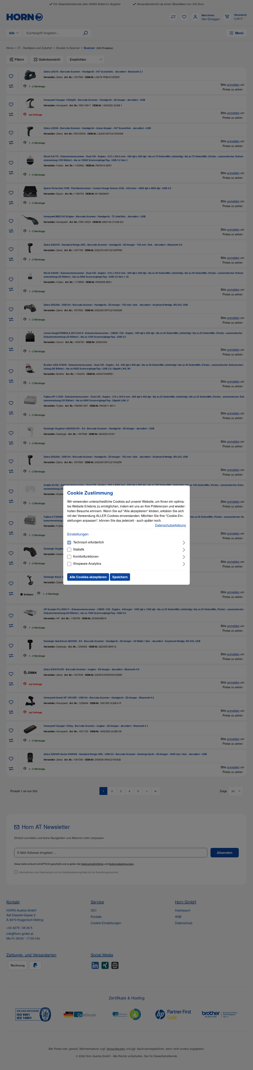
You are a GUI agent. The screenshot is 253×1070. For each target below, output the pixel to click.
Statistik (78, 549)
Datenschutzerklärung (170, 525)
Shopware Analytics (87, 563)
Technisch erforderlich (88, 542)
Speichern (120, 577)
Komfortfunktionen (86, 556)
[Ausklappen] (184, 542)
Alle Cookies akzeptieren (88, 577)
